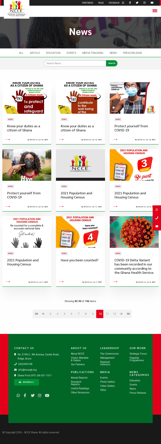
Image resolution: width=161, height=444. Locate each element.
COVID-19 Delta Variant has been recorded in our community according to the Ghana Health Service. (134, 266)
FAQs (103, 390)
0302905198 (25, 364)
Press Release (132, 52)
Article (35, 52)
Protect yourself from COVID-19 (131, 128)
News (113, 52)
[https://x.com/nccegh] (31, 395)
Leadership (109, 348)
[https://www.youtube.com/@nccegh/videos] (45, 395)
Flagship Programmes (137, 359)
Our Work (138, 348)
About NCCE (77, 354)
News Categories (139, 373)
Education (53, 52)
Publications (82, 371)
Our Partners (78, 364)
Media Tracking (92, 52)
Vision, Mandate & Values (80, 359)
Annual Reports (79, 377)
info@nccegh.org (27, 369)
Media (105, 371)
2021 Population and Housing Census (76, 195)
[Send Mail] (157, 226)
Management (107, 358)
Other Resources (80, 392)
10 (100, 313)
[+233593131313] (157, 209)
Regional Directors (105, 363)
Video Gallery (107, 386)
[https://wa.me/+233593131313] (17, 395)
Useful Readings (80, 388)
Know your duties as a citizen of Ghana (23, 128)
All (21, 52)
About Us (79, 348)
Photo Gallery (107, 382)
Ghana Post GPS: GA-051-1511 (35, 375)
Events (71, 52)
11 (107, 313)
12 (114, 313)
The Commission (109, 354)
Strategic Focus (138, 354)
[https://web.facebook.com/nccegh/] (24, 395)
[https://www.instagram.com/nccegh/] (38, 395)
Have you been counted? (79, 260)
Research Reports (76, 383)
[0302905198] (157, 218)
